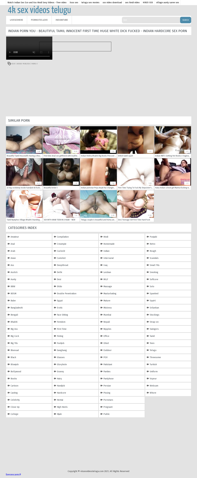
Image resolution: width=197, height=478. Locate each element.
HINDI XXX (148, 2)
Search (185, 20)
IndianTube (62, 20)
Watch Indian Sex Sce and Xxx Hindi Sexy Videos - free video (37, 2)
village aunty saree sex (167, 2)
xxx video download (112, 2)
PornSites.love (39, 20)
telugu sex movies (90, 2)
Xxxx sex (74, 2)
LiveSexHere (16, 20)
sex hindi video (132, 2)
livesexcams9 (13, 474)
